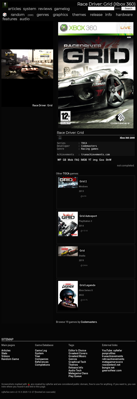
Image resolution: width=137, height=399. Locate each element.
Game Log (41, 350)
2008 (132, 138)
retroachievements (113, 359)
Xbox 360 (124, 138)
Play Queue (75, 376)
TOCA (84, 143)
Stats (4, 353)
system (29, 9)
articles (14, 9)
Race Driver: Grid (70, 133)
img (95, 159)
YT (89, 159)
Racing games (89, 148)
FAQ (77, 159)
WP (59, 159)
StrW (108, 159)
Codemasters (89, 145)
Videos (5, 356)
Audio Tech (75, 370)
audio (25, 19)
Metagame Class (78, 373)
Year (37, 356)
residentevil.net (111, 364)
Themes (73, 364)
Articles (6, 350)
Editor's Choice (77, 350)
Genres (72, 359)
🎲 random (13, 14)
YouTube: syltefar (112, 350)
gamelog (62, 9)
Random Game (10, 359)
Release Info (75, 367)
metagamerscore (112, 361)
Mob (70, 159)
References (42, 361)
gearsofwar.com (112, 370)
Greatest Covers (77, 353)
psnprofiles (108, 353)
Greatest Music (77, 356)
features (9, 19)
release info (101, 14)
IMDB (84, 159)
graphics (60, 14)
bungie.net (108, 367)
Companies (41, 359)
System (39, 353)
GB (64, 159)
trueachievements (112, 356)
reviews (45, 9)
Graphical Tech (77, 361)
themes (79, 14)
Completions (42, 364)
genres (43, 14)
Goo (101, 159)
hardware (124, 14)
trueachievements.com (95, 154)
